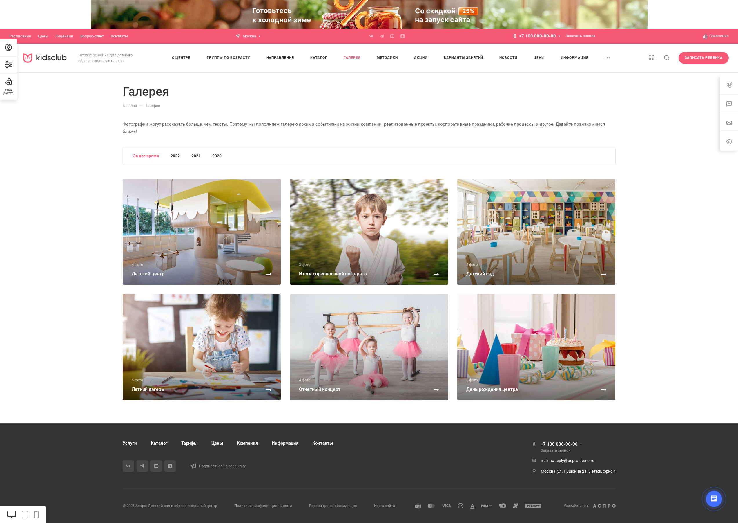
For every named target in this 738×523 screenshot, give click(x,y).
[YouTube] (392, 36)
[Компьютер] (11, 514)
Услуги (130, 443)
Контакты (322, 443)
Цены (217, 443)
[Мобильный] (36, 514)
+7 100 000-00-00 (537, 36)
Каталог (159, 443)
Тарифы (189, 443)
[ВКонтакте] (371, 36)
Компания (247, 443)
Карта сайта (384, 506)
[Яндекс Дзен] (403, 36)
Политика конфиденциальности (263, 506)
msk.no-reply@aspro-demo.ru (567, 460)
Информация (285, 443)
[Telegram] (382, 36)
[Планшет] (25, 514)
